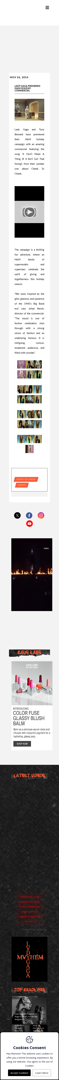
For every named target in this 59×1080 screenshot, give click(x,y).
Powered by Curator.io (34, 929)
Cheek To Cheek (26, 479)
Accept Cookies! (19, 1072)
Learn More (41, 1072)
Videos (22, 485)
